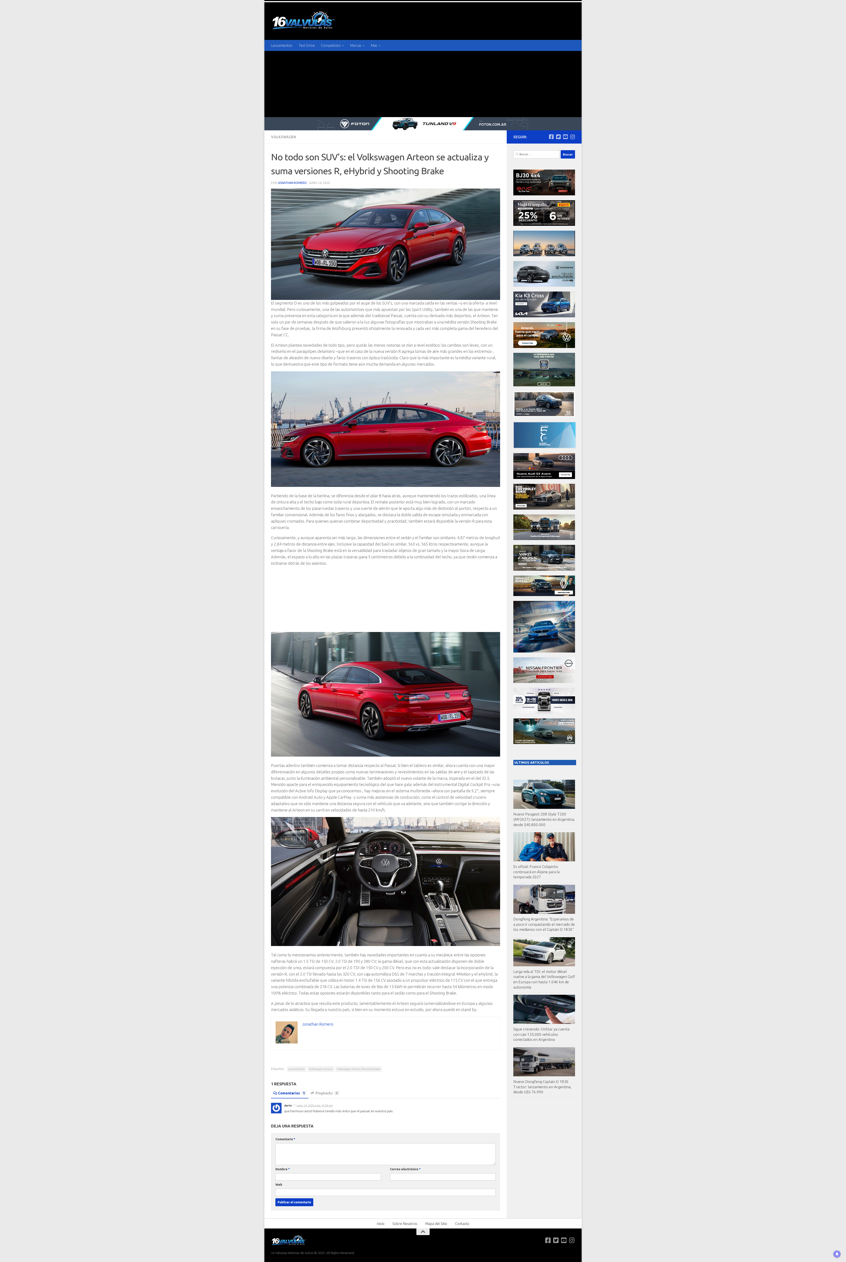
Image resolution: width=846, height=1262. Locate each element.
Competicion (331, 45)
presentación (297, 1069)
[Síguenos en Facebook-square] (551, 136)
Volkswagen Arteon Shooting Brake (358, 1069)
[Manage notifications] (836, 1254)
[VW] (544, 347)
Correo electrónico (405, 1169)
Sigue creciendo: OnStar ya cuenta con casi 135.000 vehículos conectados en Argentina (541, 1034)
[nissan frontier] (544, 682)
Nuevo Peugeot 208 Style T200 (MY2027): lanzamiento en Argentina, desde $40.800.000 (544, 819)
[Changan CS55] (544, 285)
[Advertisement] (423, 84)
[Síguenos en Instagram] (572, 136)
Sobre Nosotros (404, 1224)
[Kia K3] (544, 316)
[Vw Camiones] (544, 539)
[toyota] (544, 569)
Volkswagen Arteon (321, 1069)
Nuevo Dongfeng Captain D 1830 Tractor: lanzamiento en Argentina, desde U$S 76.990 (542, 1086)
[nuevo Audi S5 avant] (544, 478)
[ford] (544, 385)
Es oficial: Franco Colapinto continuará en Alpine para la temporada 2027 (536, 871)
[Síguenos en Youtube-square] (565, 136)
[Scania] (544, 447)
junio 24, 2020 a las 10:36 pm (315, 1105)
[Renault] (544, 595)
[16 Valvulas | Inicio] (304, 21)
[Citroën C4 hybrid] (544, 743)
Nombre (282, 1169)
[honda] (544, 416)
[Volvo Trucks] (544, 712)
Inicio (380, 1224)
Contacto (462, 1224)
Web (278, 1184)
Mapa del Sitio (436, 1224)
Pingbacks (326, 1093)
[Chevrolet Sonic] (544, 508)
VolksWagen (283, 137)
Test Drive (307, 45)
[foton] (423, 123)
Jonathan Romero (292, 183)
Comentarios (291, 1093)
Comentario (285, 1139)
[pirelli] (544, 224)
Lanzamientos (281, 45)
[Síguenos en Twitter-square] (558, 136)
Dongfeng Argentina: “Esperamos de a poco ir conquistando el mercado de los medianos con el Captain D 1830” (544, 924)
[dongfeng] (544, 255)
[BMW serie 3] (544, 651)
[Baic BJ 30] (544, 194)
